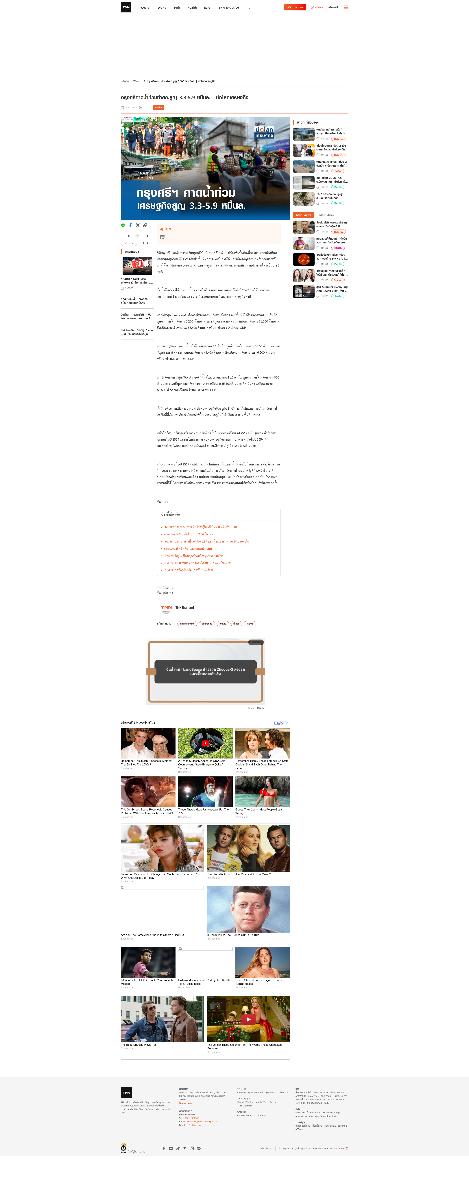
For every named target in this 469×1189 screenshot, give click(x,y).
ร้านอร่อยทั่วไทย (303, 1126)
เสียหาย (250, 624)
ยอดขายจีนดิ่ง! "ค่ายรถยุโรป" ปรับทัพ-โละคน (134, 301)
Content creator (245, 1115)
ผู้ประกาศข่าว (271, 1092)
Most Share (326, 215)
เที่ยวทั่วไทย (317, 1126)
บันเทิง (337, 1096)
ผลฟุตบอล (300, 1112)
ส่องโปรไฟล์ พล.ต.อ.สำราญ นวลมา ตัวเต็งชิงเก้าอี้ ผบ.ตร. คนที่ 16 (331, 224)
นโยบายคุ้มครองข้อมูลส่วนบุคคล (292, 1148)
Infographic (329, 1099)
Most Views (303, 215)
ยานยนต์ (299, 1099)
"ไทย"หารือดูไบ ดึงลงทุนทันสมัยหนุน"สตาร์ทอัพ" (193, 556)
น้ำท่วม (236, 624)
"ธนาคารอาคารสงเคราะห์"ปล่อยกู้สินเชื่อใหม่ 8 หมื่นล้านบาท (200, 527)
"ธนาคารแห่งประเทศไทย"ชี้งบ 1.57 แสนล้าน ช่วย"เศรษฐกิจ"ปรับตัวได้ (206, 541)
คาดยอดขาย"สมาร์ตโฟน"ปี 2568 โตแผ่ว (188, 534)
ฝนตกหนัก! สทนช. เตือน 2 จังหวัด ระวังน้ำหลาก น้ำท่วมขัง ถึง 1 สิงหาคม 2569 (332, 164)
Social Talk (313, 1096)
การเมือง (341, 1092)
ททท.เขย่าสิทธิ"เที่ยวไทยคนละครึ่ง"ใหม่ (188, 548)
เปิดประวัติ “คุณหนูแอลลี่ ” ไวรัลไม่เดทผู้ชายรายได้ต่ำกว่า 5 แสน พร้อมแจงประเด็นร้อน (332, 273)
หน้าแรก (125, 81)
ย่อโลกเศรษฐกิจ (187, 624)
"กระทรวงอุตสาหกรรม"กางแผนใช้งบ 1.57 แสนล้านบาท (197, 563)
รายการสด (241, 1092)
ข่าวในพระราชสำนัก (304, 1092)
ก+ (146, 235)
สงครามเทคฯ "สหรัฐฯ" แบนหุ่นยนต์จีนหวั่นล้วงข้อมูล (137, 332)
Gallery (328, 1103)
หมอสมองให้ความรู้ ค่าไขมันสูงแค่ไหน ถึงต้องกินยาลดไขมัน (331, 240)
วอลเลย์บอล (301, 1116)
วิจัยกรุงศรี (207, 624)
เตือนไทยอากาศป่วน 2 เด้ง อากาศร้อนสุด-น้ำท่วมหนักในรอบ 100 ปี (331, 148)
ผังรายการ (283, 1092)
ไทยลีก (335, 1116)
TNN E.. (339, 139)
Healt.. (338, 248)
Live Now (298, 7)
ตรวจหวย (342, 1126)
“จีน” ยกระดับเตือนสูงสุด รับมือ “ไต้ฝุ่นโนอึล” (330, 196)
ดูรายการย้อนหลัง (256, 1092)
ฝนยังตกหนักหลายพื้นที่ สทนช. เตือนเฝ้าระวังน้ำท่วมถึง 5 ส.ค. (331, 132)
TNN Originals (244, 1105)
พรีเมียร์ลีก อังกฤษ (331, 1112)
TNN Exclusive (321, 1092)
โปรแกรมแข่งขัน (314, 1112)
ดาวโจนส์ (340, 1099)
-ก (128, 236)
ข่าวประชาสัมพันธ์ (314, 1103)
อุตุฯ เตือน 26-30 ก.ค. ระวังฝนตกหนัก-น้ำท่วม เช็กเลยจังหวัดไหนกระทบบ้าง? (331, 180)
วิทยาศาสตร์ (301, 1096)
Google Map (185, 1103)
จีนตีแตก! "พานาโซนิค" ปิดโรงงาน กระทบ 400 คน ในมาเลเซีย (136, 316)
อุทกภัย (222, 624)
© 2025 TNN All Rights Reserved (326, 1148)
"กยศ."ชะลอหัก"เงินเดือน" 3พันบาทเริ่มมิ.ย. (190, 570)
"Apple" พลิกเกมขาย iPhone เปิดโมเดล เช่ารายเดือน (135, 280)
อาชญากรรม (326, 1096)
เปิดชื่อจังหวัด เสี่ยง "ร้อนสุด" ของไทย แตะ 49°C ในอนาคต (331, 256)
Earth (337, 187)
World (240, 1102)
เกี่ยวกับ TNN (267, 1148)
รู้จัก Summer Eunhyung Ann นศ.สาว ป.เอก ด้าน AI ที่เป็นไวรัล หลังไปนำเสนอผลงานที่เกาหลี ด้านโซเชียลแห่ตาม (332, 289)
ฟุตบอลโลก (325, 1116)
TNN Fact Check (312, 1099)
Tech (338, 296)
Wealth (137, 81)
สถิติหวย (299, 1129)
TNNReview (330, 1126)
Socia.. (338, 280)
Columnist (261, 1115)
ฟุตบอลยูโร (314, 1116)
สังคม (338, 171)
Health (258, 1102)
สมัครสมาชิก (333, 7)
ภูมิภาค (344, 1096)
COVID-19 (300, 1103)
